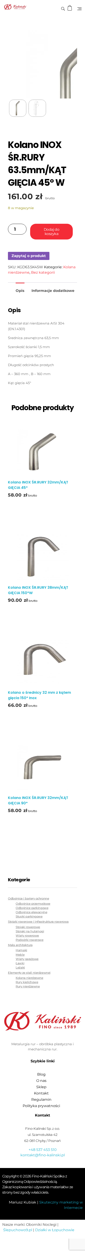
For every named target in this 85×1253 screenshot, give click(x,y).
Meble (20, 954)
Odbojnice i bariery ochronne (28, 898)
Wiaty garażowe (27, 959)
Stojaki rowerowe (28, 927)
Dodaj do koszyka (51, 231)
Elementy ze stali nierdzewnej (29, 972)
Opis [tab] (20, 291)
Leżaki (20, 967)
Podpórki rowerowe (29, 940)
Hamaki (21, 950)
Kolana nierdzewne (29, 978)
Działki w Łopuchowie (54, 1230)
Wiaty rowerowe (27, 935)
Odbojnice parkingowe (32, 908)
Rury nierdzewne (28, 986)
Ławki (20, 963)
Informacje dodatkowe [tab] (53, 291)
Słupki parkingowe (29, 916)
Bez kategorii (43, 272)
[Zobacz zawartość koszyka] (70, 8)
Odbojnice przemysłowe (33, 903)
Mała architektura (20, 945)
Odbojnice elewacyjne (31, 912)
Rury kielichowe (27, 982)
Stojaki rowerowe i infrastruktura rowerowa (38, 921)
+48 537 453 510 (43, 1150)
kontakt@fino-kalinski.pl (42, 1155)
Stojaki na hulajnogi (30, 931)
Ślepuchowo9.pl (17, 1230)
